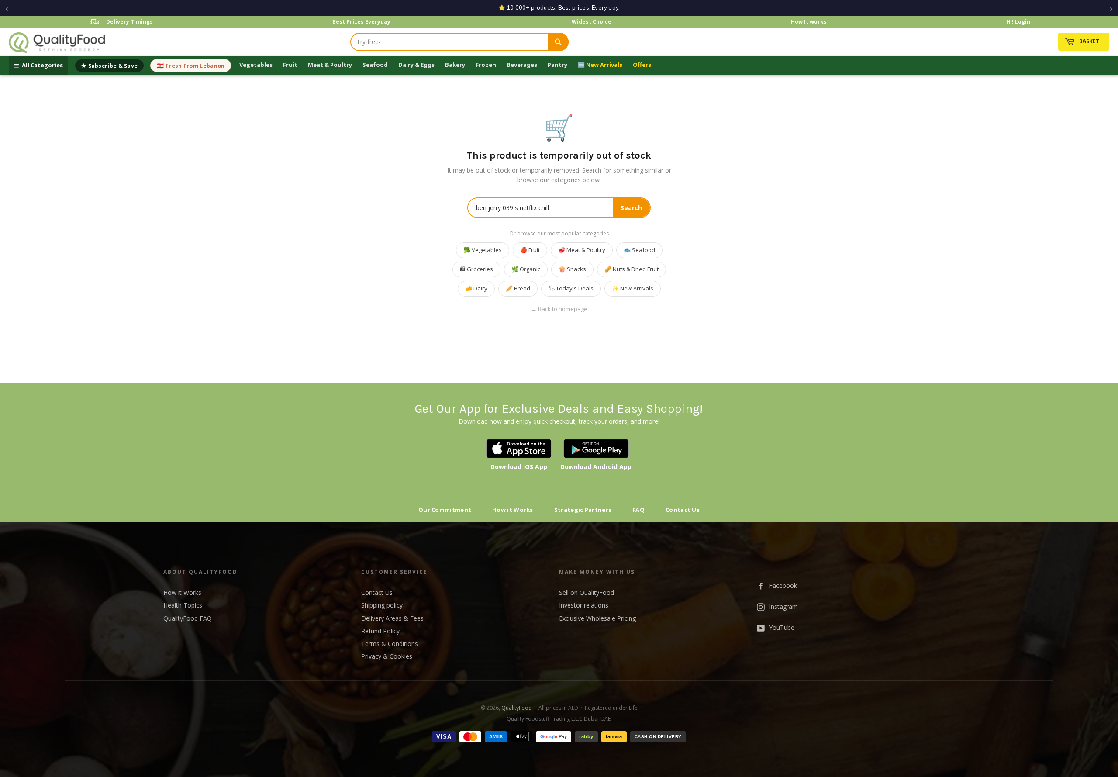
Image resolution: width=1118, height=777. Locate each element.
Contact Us (683, 510)
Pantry (557, 65)
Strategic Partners (582, 510)
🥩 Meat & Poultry (581, 250)
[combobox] (449, 42)
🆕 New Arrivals (600, 65)
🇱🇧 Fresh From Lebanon (190, 65)
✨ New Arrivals (632, 288)
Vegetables (256, 65)
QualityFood (516, 707)
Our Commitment (444, 510)
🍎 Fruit (530, 250)
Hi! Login (1018, 21)
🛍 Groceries (476, 269)
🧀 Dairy (476, 288)
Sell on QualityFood (586, 592)
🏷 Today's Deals (571, 288)
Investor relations (583, 605)
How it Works (512, 510)
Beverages (522, 65)
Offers (642, 65)
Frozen (486, 65)
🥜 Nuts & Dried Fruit (631, 269)
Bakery (455, 65)
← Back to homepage (559, 309)
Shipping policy (382, 605)
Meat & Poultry (330, 65)
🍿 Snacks (572, 269)
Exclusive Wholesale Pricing (597, 618)
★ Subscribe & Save (109, 65)
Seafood (375, 65)
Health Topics (182, 605)
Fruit (290, 65)
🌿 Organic (525, 269)
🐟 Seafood (639, 250)
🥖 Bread (518, 288)
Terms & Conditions (389, 643)
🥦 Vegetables (482, 250)
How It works (809, 21)
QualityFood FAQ (187, 618)
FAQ (638, 510)
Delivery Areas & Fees (392, 618)
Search (631, 208)
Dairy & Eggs (416, 65)
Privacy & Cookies (386, 656)
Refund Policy (380, 631)
